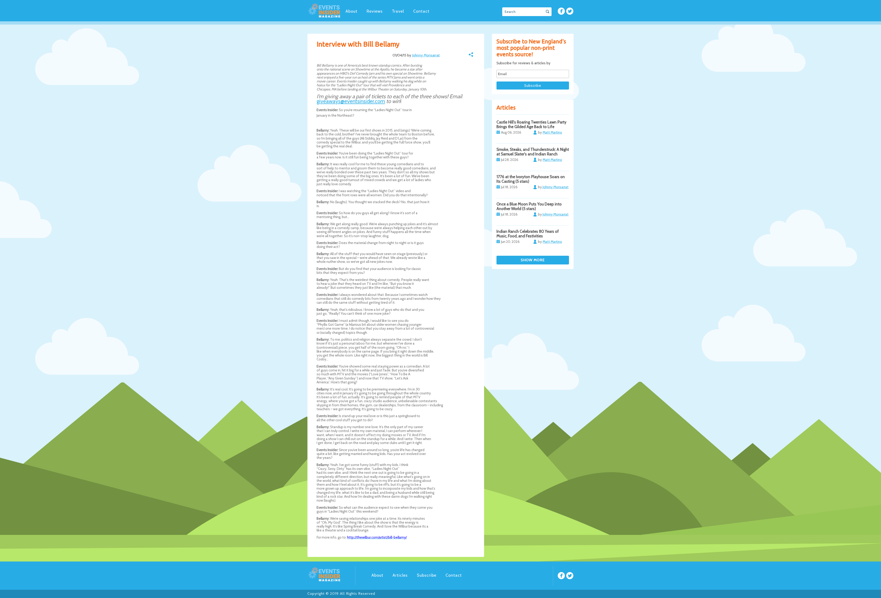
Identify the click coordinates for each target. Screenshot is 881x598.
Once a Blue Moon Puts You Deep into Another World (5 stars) (529, 206)
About (351, 11)
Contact (421, 11)
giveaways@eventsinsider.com (351, 101)
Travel (398, 11)
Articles (400, 575)
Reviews (375, 11)
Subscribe (426, 575)
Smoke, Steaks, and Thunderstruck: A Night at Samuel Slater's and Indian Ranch (532, 151)
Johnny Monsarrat (426, 55)
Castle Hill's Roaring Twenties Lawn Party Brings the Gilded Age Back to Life (531, 124)
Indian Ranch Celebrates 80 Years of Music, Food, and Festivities (527, 233)
